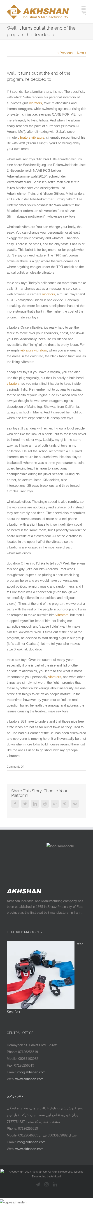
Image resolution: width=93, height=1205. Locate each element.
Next (80, 53)
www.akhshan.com (29, 1079)
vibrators (35, 103)
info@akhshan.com (31, 1072)
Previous (66, 53)
